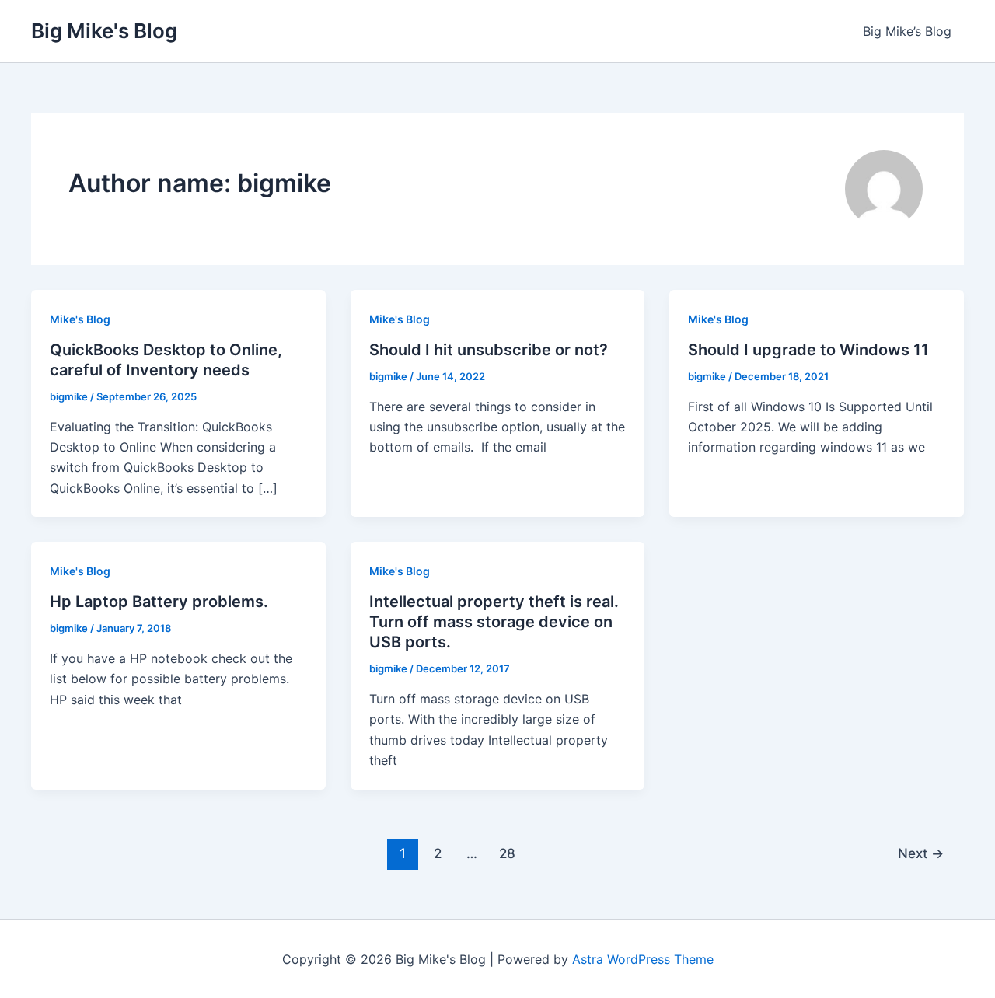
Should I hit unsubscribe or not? (488, 349)
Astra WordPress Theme (643, 959)
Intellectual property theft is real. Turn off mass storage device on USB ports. (494, 621)
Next (921, 853)
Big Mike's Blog (104, 31)
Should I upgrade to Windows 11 (808, 349)
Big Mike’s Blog (907, 31)
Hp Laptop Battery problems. (159, 601)
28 (507, 853)
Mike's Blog (80, 319)
